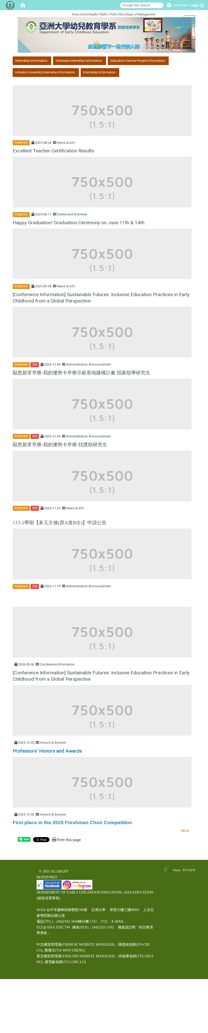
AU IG (117, 14)
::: (55, 13)
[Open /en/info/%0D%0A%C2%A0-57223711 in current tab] (13, 601)
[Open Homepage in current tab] (22, 5)
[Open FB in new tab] (49, 884)
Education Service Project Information (137, 61)
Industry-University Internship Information (45, 72)
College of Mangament (138, 14)
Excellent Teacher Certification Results (53, 151)
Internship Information (31, 61)
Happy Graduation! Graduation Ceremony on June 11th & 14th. (79, 223)
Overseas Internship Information (79, 61)
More (185, 831)
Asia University (82, 14)
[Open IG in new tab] (77, 884)
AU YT (108, 14)
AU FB (98, 14)
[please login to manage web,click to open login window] (10, 5)
